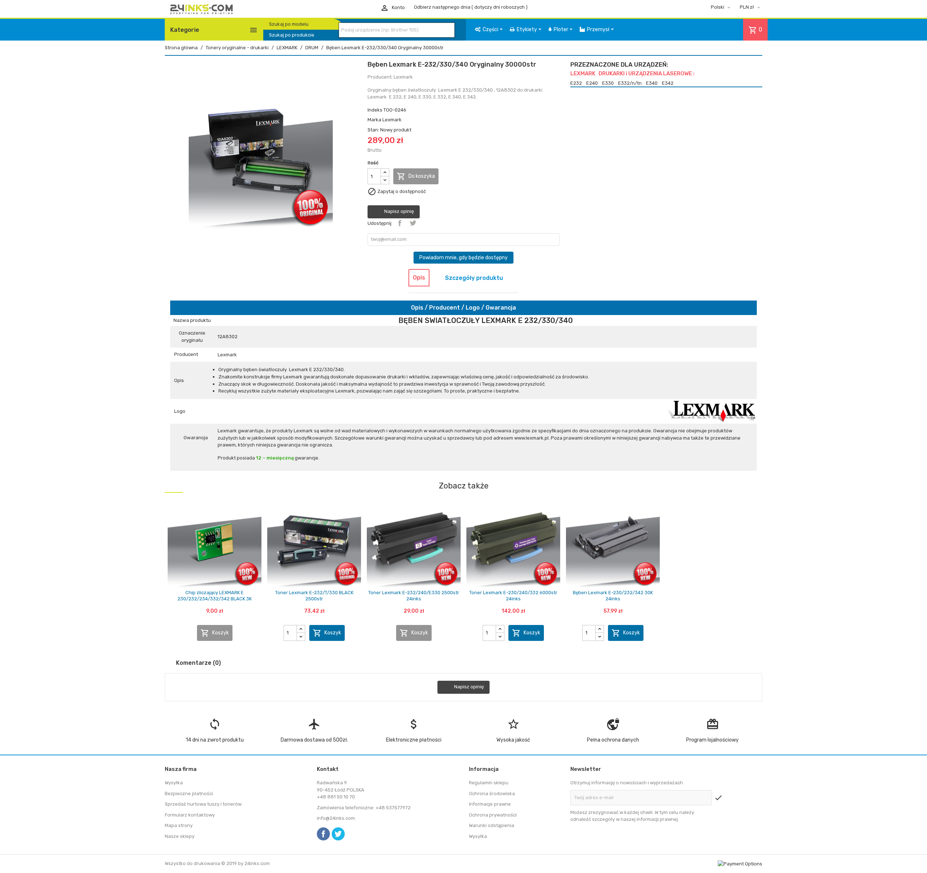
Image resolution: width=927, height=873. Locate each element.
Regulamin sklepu (488, 782)
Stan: (373, 130)
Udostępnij (399, 223)
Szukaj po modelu (289, 24)
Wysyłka (174, 782)
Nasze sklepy (179, 836)
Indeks (375, 110)
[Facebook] (323, 833)
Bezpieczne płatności (189, 793)
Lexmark (392, 119)
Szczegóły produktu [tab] (474, 277)
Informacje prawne (490, 804)
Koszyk (215, 633)
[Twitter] (338, 833)
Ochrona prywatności (493, 815)
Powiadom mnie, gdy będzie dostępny (463, 258)
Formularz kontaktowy (190, 815)
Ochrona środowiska (492, 793)
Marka (374, 119)
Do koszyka (416, 176)
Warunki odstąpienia (491, 825)
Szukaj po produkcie (291, 35)
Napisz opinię (398, 211)
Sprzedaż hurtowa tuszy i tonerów (203, 804)
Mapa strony (179, 825)
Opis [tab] (419, 277)
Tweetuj (412, 223)
